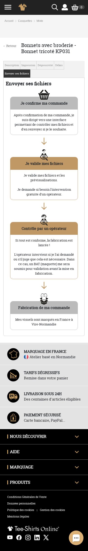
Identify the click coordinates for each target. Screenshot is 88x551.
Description (12, 65)
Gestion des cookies (52, 510)
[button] (76, 538)
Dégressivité (45, 65)
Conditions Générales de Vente (26, 497)
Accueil (9, 20)
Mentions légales (18, 516)
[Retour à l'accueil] (23, 7)
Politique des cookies (20, 510)
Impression (28, 65)
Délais (59, 65)
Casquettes (25, 20)
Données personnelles (21, 503)
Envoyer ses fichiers (17, 73)
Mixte (40, 20)
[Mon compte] (65, 7)
